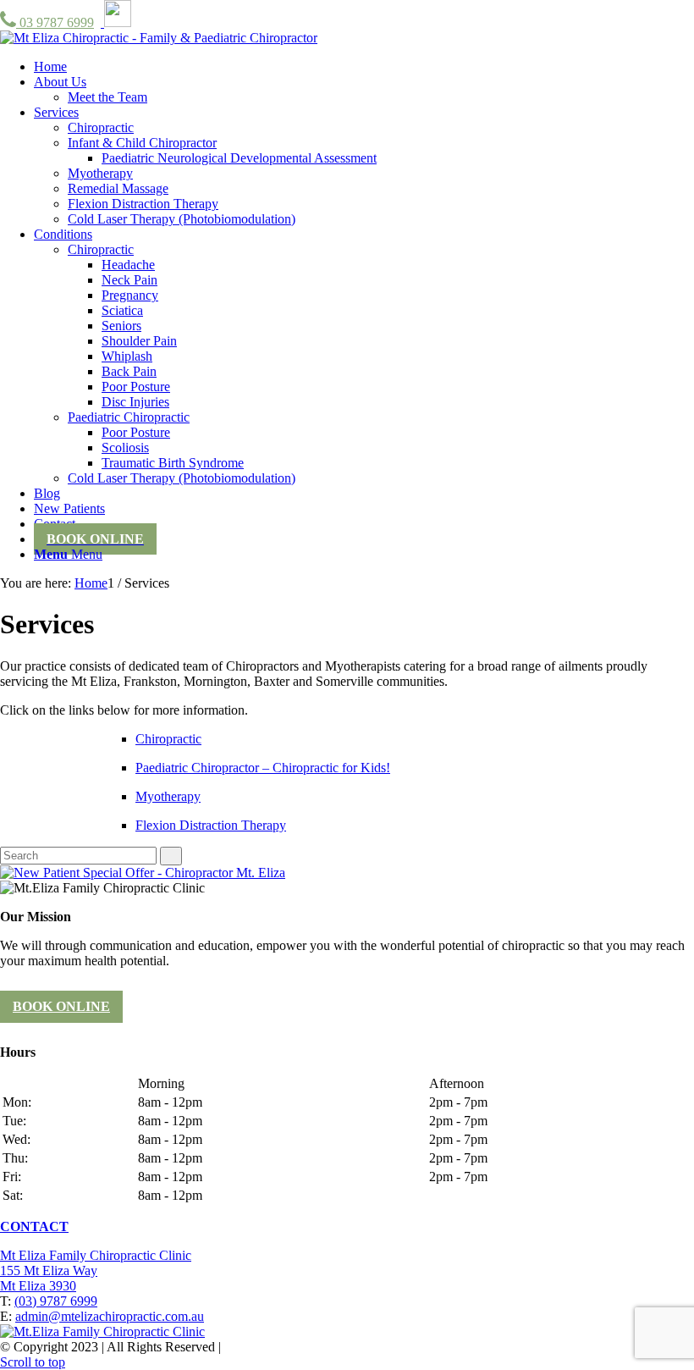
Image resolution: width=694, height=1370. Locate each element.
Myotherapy (168, 796)
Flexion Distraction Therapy (210, 825)
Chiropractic (168, 739)
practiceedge (389, 1347)
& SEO (311, 1347)
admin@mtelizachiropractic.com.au (109, 1316)
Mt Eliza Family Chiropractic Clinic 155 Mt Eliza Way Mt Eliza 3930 (95, 1270)
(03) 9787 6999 (55, 1301)
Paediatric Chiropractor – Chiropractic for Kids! (262, 767)
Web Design (257, 1347)
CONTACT (34, 1226)
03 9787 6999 (55, 22)
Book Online (61, 1006)
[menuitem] (50, 66)
